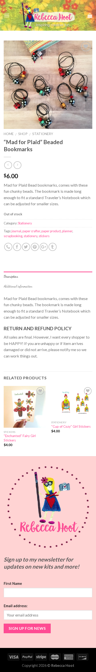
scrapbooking (13, 236)
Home (9, 134)
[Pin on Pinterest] (35, 247)
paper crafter (31, 231)
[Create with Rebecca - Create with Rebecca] (48, 15)
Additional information (18, 286)
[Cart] (89, 15)
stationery (30, 236)
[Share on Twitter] (26, 247)
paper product (51, 231)
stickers (44, 236)
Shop (23, 134)
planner (67, 231)
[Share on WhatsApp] (8, 247)
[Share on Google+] (44, 247)
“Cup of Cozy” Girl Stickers (71, 426)
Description (11, 276)
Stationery (42, 134)
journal (16, 231)
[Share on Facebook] (17, 247)
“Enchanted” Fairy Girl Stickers (20, 438)
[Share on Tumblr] (52, 247)
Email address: (16, 606)
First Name (13, 583)
